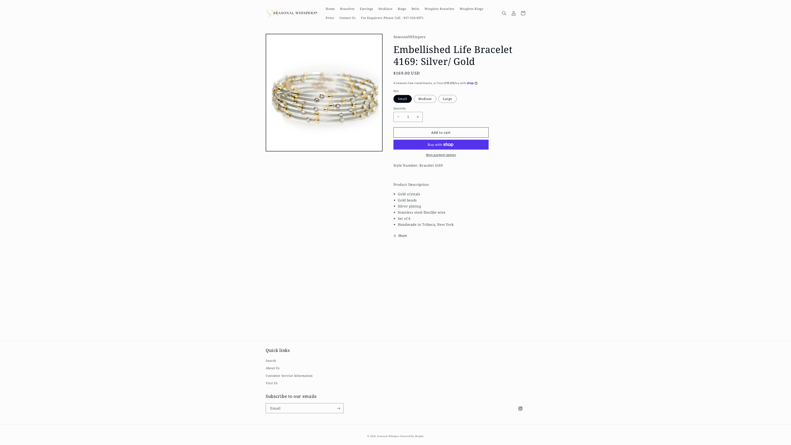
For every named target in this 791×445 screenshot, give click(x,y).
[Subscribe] (338, 408)
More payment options (441, 155)
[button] (504, 13)
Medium (425, 99)
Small (402, 99)
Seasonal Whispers (388, 436)
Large (447, 99)
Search (271, 360)
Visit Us (272, 383)
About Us (273, 368)
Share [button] (402, 235)
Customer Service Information (289, 376)
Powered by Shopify (412, 436)
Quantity (399, 108)
